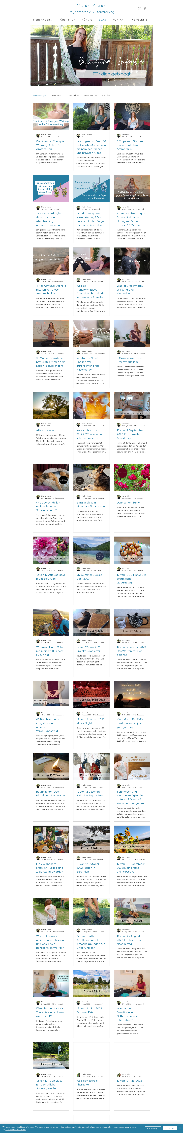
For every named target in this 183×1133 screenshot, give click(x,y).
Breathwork (57, 95)
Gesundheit (73, 95)
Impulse (106, 95)
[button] (43, 19)
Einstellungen (153, 1128)
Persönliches (90, 95)
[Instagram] (140, 9)
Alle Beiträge (39, 95)
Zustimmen (170, 1128)
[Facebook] (145, 9)
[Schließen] (180, 1128)
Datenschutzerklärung (15, 1129)
